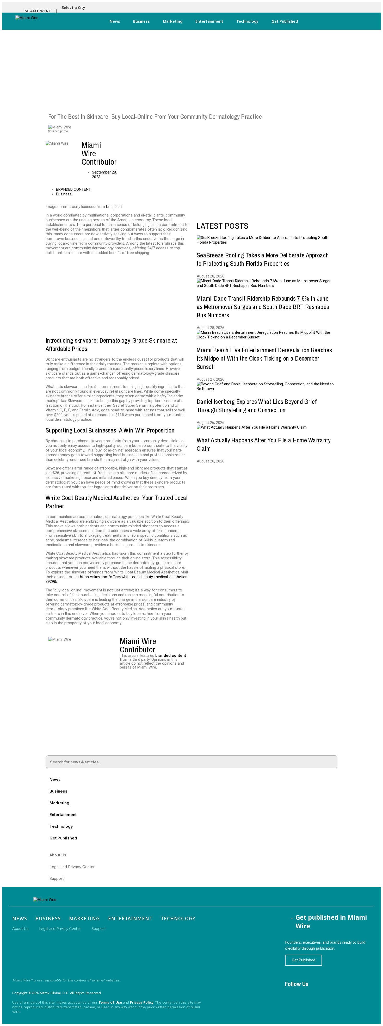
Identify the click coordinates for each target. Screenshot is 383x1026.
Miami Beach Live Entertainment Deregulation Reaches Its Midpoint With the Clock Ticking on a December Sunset (264, 358)
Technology (247, 21)
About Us (58, 854)
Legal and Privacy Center (72, 866)
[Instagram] (306, 993)
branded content (170, 655)
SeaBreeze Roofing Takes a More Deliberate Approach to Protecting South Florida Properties (263, 259)
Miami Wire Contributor (138, 645)
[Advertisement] (191, 69)
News (115, 21)
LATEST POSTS (223, 225)
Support (57, 878)
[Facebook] (291, 993)
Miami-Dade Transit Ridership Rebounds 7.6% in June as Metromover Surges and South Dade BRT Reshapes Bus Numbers (263, 306)
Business (141, 21)
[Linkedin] (320, 993)
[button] (75, 7)
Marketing (172, 21)
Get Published (284, 21)
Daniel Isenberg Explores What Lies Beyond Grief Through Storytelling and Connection (257, 405)
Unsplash (114, 206)
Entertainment (209, 21)
